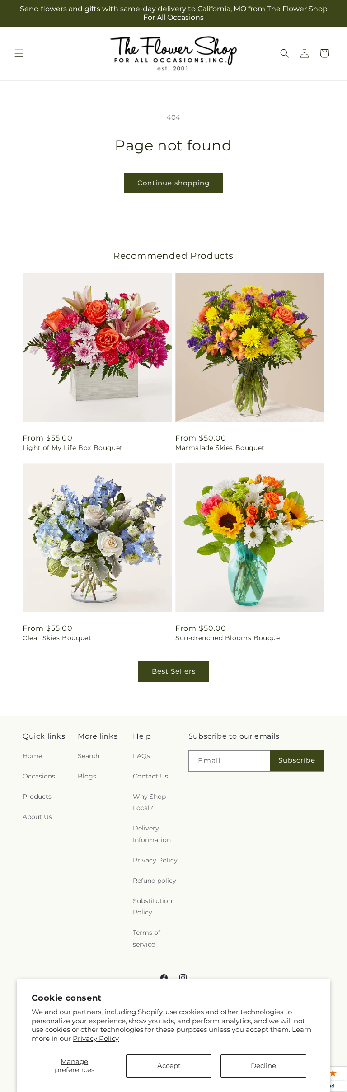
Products (37, 796)
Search (88, 756)
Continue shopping (173, 182)
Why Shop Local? (149, 802)
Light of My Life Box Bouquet (73, 448)
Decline (263, 1065)
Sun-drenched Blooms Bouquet (229, 638)
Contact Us (150, 776)
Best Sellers (174, 671)
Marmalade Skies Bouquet (220, 448)
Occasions (39, 776)
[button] (19, 53)
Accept (169, 1065)
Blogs (87, 776)
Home (32, 756)
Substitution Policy (152, 906)
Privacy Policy (96, 1038)
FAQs (141, 756)
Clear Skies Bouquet (57, 638)
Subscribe (296, 760)
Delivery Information (152, 834)
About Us (37, 817)
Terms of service (146, 938)
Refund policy (154, 880)
